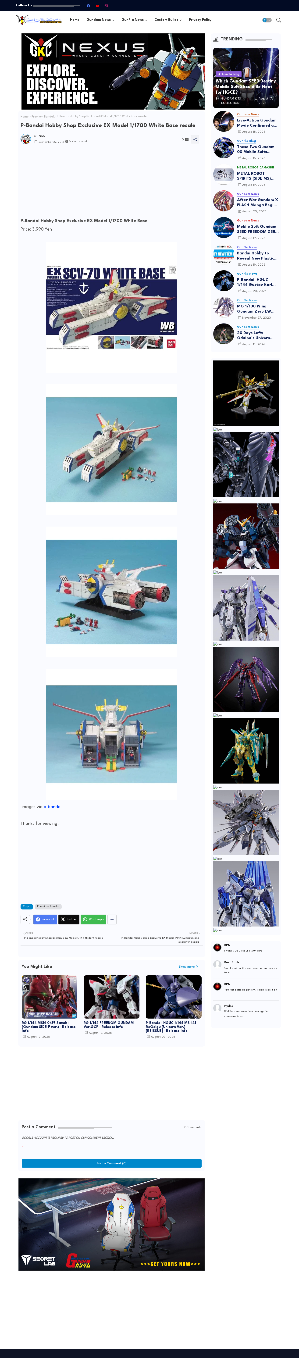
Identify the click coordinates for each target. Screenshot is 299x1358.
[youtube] (97, 5)
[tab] (75, 20)
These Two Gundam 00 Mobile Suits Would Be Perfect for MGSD (257, 150)
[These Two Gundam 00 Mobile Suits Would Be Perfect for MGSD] (223, 147)
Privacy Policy (200, 20)
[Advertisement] (112, 184)
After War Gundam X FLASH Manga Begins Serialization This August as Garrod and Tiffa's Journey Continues (257, 203)
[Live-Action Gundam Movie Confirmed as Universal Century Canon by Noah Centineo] (223, 121)
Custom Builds (166, 20)
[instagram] (106, 5)
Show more (187, 966)
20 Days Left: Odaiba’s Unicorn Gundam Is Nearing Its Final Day (255, 336)
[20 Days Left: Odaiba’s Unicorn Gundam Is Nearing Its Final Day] (223, 333)
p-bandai (52, 807)
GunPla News (132, 20)
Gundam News (98, 20)
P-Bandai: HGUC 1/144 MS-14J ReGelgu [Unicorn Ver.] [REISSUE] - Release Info (171, 1027)
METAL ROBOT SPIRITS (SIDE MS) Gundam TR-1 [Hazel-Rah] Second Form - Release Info (257, 176)
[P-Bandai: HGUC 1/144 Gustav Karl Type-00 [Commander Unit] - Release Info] (223, 280)
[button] (267, 20)
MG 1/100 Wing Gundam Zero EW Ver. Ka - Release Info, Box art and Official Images (254, 309)
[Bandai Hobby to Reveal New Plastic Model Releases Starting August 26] (223, 254)
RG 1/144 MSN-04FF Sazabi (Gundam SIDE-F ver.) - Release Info (49, 1027)
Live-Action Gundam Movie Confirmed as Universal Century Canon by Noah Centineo (257, 123)
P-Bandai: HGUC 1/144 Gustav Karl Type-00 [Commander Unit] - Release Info (256, 283)
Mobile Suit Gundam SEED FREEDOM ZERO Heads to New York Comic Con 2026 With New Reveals (257, 229)
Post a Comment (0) (111, 1163)
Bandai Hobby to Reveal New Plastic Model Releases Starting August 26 (256, 256)
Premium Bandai (43, 116)
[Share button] (112, 919)
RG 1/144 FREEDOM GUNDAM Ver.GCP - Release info (109, 1025)
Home (74, 20)
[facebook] (88, 5)
